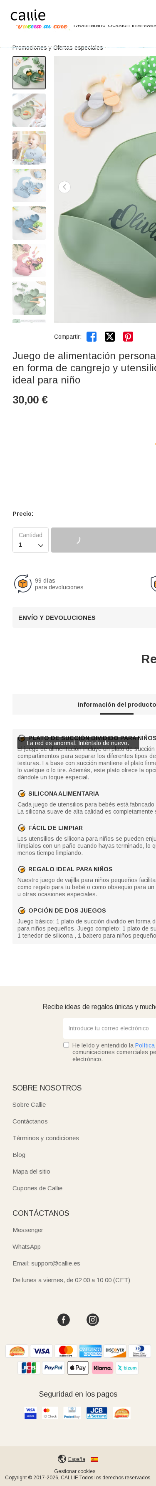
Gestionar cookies (74, 1471)
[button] (64, 187)
